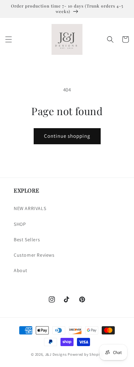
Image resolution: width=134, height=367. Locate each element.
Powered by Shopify (85, 354)
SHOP (20, 224)
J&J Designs (56, 354)
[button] (8, 39)
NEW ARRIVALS (30, 208)
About (20, 270)
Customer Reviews (34, 255)
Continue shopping (67, 136)
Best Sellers (27, 239)
